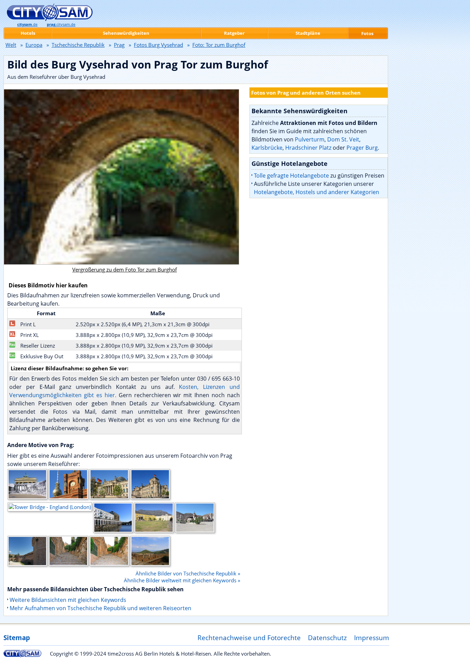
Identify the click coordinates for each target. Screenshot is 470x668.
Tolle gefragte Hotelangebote (291, 175)
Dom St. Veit (343, 139)
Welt (11, 44)
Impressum (371, 637)
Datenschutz (327, 637)
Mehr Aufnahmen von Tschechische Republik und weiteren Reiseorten (100, 608)
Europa (33, 44)
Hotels (28, 33)
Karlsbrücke (267, 147)
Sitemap (16, 637)
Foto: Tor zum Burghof (218, 44)
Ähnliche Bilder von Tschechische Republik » (188, 573)
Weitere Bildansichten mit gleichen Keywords (68, 600)
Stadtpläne (308, 33)
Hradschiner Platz (308, 147)
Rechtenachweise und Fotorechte (249, 637)
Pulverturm (309, 139)
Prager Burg (362, 147)
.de (27, 24)
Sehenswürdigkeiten (126, 33)
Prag (119, 44)
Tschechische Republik (78, 44)
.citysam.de (61, 24)
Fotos (367, 33)
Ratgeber (234, 33)
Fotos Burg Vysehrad (158, 44)
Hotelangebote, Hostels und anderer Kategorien (316, 192)
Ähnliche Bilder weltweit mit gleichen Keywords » (182, 580)
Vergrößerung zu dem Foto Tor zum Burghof (124, 269)
